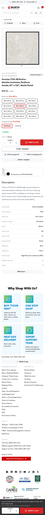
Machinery (5, 434)
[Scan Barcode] (41, 13)
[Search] (32, 13)
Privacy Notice (7, 403)
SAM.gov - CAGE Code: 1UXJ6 (12, 425)
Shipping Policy (7, 385)
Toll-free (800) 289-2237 (11, 443)
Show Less (21, 271)
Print (37, 23)
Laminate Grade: (11, 121)
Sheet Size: (9, 96)
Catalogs (27, 379)
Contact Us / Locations (10, 379)
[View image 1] (22, 48)
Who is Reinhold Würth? (10, 373)
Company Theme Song (10, 376)
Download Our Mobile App (33, 385)
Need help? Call (13, 357)
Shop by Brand (29, 370)
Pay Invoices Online (9, 415)
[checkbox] (16, 160)
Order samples (22, 149)
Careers (4, 388)
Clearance (28, 373)
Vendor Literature (30, 382)
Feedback (10, 23)
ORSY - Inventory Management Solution (16, 431)
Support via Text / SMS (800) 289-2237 (16, 449)
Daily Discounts (30, 376)
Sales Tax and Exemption (10, 391)
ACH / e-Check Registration (12, 397)
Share (24, 23)
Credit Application (8, 394)
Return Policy (6, 382)
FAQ (3, 412)
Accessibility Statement (10, 406)
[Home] (13, 7)
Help (3, 409)
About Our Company (9, 370)
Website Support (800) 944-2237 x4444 (16, 446)
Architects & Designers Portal (12, 428)
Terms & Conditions (9, 400)
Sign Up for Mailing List (15, 458)
